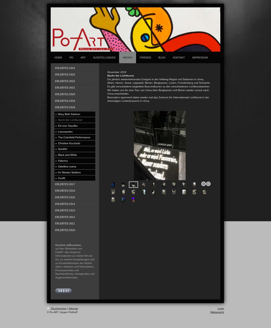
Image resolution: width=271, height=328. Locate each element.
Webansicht (217, 312)
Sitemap (73, 308)
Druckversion (58, 308)
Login (221, 308)
